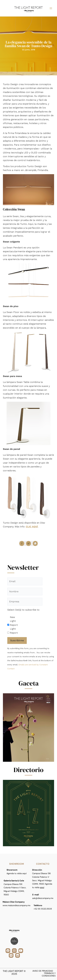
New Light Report (14, 621)
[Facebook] (21, 543)
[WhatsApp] (35, 543)
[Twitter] (28, 543)
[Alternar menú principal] (51, 8)
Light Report (14, 630)
